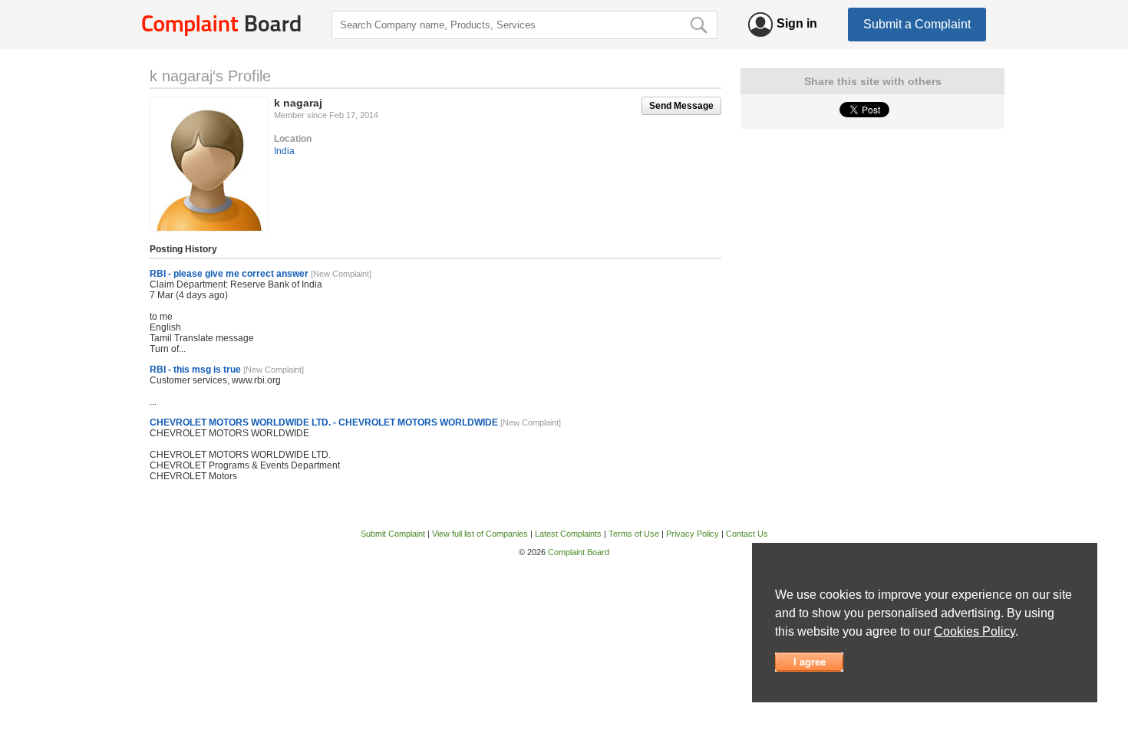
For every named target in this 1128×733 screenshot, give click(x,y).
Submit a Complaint (917, 24)
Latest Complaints (568, 533)
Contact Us (747, 533)
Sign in (797, 23)
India (284, 151)
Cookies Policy (974, 631)
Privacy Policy (692, 533)
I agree (809, 662)
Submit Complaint (393, 533)
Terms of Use (634, 533)
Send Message (681, 105)
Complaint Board (578, 552)
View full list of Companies (480, 533)
